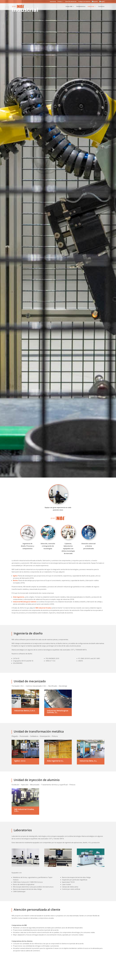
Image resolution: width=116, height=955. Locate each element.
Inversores (53, 1)
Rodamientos (80, 6)
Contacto (101, 6)
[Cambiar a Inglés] (101, 2)
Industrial (91, 6)
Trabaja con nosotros (84, 1)
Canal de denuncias (70, 1)
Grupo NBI (69, 6)
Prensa (60, 1)
